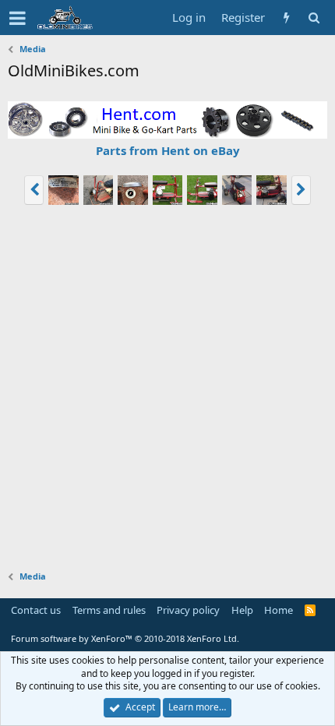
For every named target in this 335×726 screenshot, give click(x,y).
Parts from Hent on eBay (168, 150)
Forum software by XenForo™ (125, 638)
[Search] (313, 17)
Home (278, 610)
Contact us (36, 610)
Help (242, 610)
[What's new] (286, 17)
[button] (17, 17)
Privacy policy (188, 610)
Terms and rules (109, 610)
